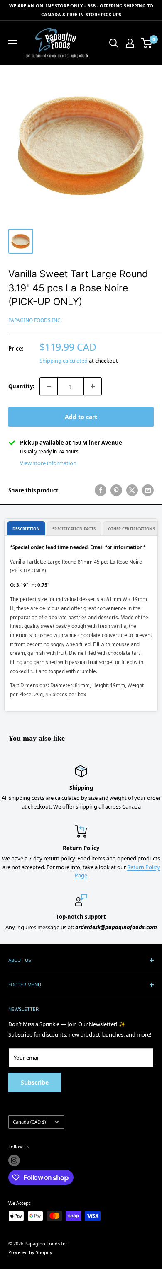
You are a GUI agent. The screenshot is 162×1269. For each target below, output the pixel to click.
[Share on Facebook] (100, 490)
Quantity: (21, 386)
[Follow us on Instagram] (14, 1160)
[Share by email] (148, 490)
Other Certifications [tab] (131, 529)
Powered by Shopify (30, 1252)
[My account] (130, 43)
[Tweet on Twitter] (132, 490)
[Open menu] (12, 43)
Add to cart (81, 417)
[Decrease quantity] (48, 386)
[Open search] (113, 43)
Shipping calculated (63, 360)
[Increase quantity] (92, 386)
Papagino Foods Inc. (35, 320)
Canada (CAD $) (29, 1122)
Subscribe (35, 1082)
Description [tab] (26, 529)
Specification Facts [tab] (74, 529)
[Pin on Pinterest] (116, 490)
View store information (48, 463)
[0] (147, 43)
